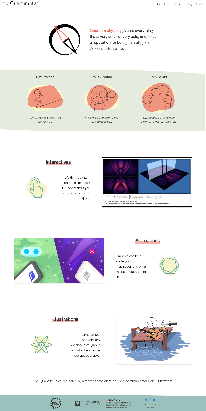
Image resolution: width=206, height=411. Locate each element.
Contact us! (150, 407)
